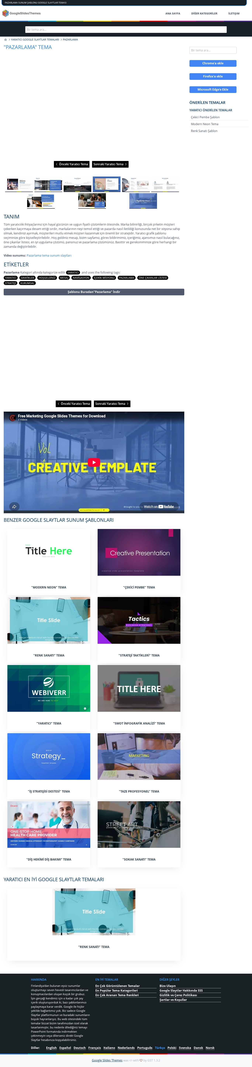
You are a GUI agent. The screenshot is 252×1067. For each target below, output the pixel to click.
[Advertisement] (94, 348)
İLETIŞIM (233, 13)
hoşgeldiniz (47, 277)
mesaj (64, 277)
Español (65, 1048)
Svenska (185, 1048)
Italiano (109, 1048)
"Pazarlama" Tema (28, 46)
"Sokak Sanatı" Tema (139, 859)
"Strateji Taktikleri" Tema (139, 655)
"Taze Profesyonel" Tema (139, 791)
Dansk (198, 1048)
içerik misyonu (104, 277)
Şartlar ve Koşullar (173, 1000)
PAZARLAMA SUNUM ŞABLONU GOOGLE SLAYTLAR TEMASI (35, 2)
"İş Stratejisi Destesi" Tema (49, 791)
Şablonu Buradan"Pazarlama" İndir (94, 292)
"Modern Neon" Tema (48, 587)
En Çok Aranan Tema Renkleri (117, 995)
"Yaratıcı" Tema (49, 723)
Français (94, 1048)
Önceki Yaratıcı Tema (73, 164)
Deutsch (80, 1048)
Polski (172, 1048)
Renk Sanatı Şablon (204, 131)
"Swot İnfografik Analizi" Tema (139, 723)
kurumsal (27, 283)
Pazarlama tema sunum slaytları (49, 255)
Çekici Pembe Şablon (205, 117)
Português (144, 1048)
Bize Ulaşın (168, 986)
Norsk (210, 1048)
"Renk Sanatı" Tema (48, 655)
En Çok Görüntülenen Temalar (117, 986)
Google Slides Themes (107, 1060)
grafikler (27, 277)
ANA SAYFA (172, 13)
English (51, 1048)
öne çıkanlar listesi (153, 277)
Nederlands (126, 1048)
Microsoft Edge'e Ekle (213, 89)
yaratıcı (73, 272)
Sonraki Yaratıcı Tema (109, 164)
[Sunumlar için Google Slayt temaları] (5, 39)
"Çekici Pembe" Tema (139, 587)
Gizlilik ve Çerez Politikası (178, 995)
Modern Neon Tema (204, 124)
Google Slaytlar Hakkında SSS (181, 990)
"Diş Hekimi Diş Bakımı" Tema (48, 859)
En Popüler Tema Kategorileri (116, 990)
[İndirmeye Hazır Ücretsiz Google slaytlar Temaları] (21, 13)
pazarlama (126, 277)
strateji (10, 283)
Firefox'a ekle (213, 76)
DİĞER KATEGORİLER (204, 13)
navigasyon (81, 277)
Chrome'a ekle (212, 63)
